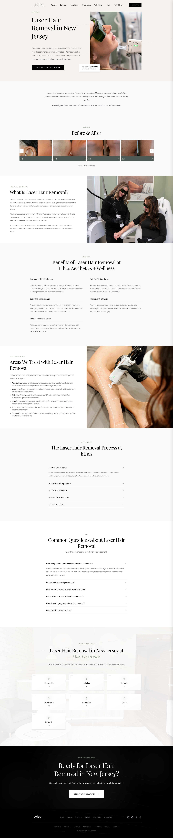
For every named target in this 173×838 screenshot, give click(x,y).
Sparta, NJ (107, 827)
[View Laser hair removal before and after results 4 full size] (69, 150)
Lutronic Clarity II (68, 217)
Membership (86, 5)
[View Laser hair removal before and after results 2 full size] (137, 150)
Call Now (119, 5)
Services (63, 5)
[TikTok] (136, 817)
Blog (108, 5)
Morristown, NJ (87, 827)
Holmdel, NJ (77, 827)
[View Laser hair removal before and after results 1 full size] (35, 150)
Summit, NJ (116, 827)
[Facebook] (132, 817)
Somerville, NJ (97, 827)
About (53, 5)
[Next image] (152, 151)
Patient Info (98, 5)
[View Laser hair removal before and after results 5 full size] (103, 150)
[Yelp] (140, 817)
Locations (74, 5)
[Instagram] (128, 817)
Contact (87, 817)
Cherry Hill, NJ (57, 827)
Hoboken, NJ (67, 827)
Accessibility (108, 817)
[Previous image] (21, 151)
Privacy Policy (97, 817)
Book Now (135, 5)
